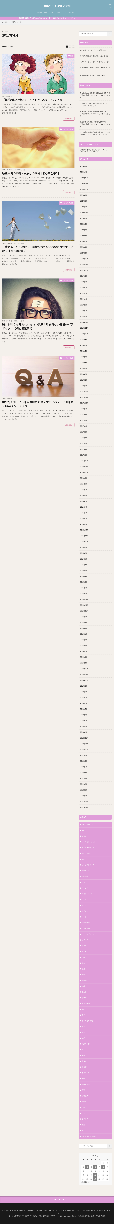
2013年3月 (84, 721)
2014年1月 (84, 663)
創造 (83, 974)
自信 (83, 1107)
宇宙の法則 (86, 1003)
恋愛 (83, 1032)
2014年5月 (84, 640)
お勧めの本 (86, 871)
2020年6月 (84, 230)
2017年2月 (84, 449)
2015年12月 (84, 530)
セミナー (85, 905)
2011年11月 (84, 807)
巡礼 (83, 1009)
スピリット (86, 899)
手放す (84, 1061)
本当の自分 (86, 1073)
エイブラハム (86, 853)
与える (84, 951)
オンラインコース (88, 865)
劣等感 (84, 980)
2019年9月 (84, 276)
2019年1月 (84, 316)
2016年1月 (84, 524)
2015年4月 (84, 576)
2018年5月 (84, 363)
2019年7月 (84, 287)
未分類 (84, 1067)
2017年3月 (84, 443)
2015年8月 (84, 553)
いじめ (84, 836)
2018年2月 (84, 380)
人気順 (10, 46)
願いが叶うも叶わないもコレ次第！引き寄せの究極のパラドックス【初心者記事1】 (37, 326)
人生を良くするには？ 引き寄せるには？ (95, 62)
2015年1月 (84, 594)
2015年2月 (84, 588)
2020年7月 (84, 224)
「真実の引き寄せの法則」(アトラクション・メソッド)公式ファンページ (95, 150)
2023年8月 (84, 201)
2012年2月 (84, 790)
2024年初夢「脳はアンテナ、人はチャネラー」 (95, 69)
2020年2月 (84, 247)
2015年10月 (84, 542)
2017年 (14, 22)
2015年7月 (84, 559)
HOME (39, 12)
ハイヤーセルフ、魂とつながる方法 (92, 76)
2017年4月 (84, 438)
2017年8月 (84, 415)
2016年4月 (84, 507)
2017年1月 (84, 455)
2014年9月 (84, 617)
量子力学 (85, 1119)
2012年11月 (84, 744)
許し (83, 1113)
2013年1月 (84, 732)
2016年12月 (84, 461)
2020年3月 (84, 241)
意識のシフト (86, 1044)
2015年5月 (84, 570)
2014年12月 (84, 599)
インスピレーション (89, 842)
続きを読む (68, 118)
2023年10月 (84, 189)
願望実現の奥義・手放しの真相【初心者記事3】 (31, 173)
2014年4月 (84, 645)
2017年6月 (84, 426)
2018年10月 (84, 334)
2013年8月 (84, 692)
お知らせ (85, 876)
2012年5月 (84, 773)
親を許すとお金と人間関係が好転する (93, 111)
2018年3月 (84, 374)
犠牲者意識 (86, 1084)
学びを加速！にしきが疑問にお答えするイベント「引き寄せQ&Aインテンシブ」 (37, 404)
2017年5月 (84, 432)
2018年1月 (84, 386)
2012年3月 (84, 784)
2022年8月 (84, 207)
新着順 (4, 46)
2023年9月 (84, 195)
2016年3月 (84, 513)
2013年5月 (84, 709)
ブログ (52, 12)
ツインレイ (86, 911)
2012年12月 (84, 738)
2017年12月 (84, 391)
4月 (20, 22)
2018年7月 (84, 351)
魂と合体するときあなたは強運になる (93, 50)
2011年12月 (84, 801)
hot (83, 830)
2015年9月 (84, 547)
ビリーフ (85, 940)
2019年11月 (84, 264)
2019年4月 (84, 299)
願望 (83, 1125)
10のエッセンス (87, 824)
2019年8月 (84, 282)
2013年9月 (84, 686)
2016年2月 (84, 518)
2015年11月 (84, 536)
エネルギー (86, 859)
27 (95, 1179)
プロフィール (61, 12)
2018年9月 (84, 339)
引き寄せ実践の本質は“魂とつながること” (94, 56)
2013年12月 (84, 669)
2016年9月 (84, 478)
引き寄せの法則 (67, 129)
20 (95, 1175)
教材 (46, 12)
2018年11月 (84, 328)
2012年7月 (84, 767)
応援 (83, 1026)
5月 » (87, 1182)
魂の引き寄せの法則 (89, 1136)
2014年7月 (84, 628)
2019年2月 (84, 311)
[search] (109, 33)
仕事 (83, 957)
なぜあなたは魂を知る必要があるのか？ (94, 93)
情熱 (83, 1038)
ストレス (85, 888)
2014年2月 (84, 657)
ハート (84, 917)
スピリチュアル (87, 894)
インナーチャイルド (89, 847)
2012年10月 (84, 749)
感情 (83, 1055)
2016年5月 (84, 501)
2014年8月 (84, 622)
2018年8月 (84, 345)
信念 (71, 56)
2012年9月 (84, 755)
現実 (83, 1090)
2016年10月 (84, 472)
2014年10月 (84, 611)
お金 (83, 882)
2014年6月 (84, 634)
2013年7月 (84, 697)
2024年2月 (84, 166)
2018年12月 (84, 322)
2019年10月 (84, 270)
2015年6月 (84, 565)
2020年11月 (84, 212)
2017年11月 (84, 397)
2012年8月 (84, 761)
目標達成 (85, 1096)
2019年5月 (84, 293)
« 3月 (83, 1182)
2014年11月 (84, 605)
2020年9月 (84, 218)
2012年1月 (84, 796)
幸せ (83, 1015)
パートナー (86, 923)
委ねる (84, 992)
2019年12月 (84, 259)
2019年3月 (84, 305)
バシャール (86, 928)
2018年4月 (84, 368)
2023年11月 (84, 184)
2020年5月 (84, 236)
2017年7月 (84, 420)
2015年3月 (84, 582)
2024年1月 (84, 172)
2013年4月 (84, 715)
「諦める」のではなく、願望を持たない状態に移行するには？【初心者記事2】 (37, 249)
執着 (83, 986)
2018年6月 (84, 357)
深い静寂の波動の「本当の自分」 (91, 132)
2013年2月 (84, 726)
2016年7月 (84, 490)
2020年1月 (84, 253)
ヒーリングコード (88, 934)
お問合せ (71, 12)
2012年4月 (84, 778)
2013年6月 (84, 703)
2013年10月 (84, 680)
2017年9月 (84, 409)
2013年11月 (84, 674)
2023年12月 (84, 178)
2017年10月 (84, 403)
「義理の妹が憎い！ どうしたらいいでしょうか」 (33, 100)
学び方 (84, 998)
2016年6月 (84, 495)
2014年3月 (84, 651)
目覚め (84, 1102)
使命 (83, 963)
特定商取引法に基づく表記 (92, 1210)
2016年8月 (84, 484)
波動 (83, 1078)
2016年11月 (84, 466)
